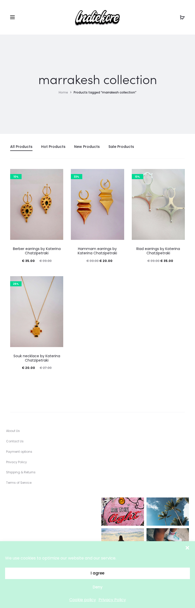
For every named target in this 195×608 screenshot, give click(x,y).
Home (63, 92)
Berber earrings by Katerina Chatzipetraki (37, 251)
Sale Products (121, 146)
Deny (98, 587)
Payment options (19, 451)
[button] (187, 547)
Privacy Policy (112, 600)
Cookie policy (82, 600)
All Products (21, 146)
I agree (97, 573)
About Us (13, 431)
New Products (87, 146)
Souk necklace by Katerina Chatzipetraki (36, 358)
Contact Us (15, 441)
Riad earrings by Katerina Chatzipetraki (158, 251)
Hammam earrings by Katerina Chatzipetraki (97, 251)
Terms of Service (18, 482)
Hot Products (53, 146)
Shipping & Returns (21, 472)
